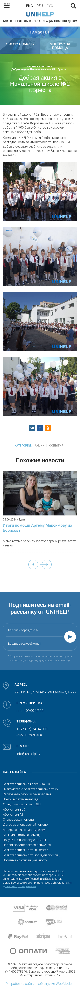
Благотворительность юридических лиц (31, 855)
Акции (39, 445)
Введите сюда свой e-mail (24, 643)
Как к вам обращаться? (23, 630)
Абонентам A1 (13, 814)
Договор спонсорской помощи (25, 824)
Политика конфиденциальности (25, 860)
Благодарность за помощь (22, 835)
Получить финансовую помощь (25, 840)
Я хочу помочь (20, 44)
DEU (40, 6)
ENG (29, 6)
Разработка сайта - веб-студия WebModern (40, 984)
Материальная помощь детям (24, 830)
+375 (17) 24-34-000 (32, 729)
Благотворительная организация (26, 784)
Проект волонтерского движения (27, 845)
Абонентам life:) (14, 809)
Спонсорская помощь (18, 819)
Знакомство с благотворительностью (30, 789)
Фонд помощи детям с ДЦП (22, 804)
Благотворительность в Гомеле (25, 850)
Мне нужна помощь (60, 46)
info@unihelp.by (28, 754)
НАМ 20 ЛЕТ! (40, 32)
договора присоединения (19, 886)
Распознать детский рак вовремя (27, 794)
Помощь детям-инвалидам (22, 799)
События (56, 445)
